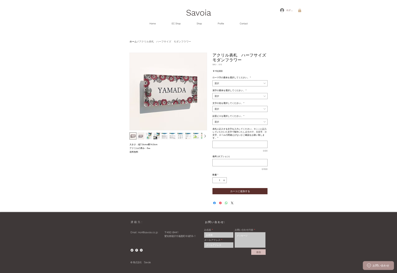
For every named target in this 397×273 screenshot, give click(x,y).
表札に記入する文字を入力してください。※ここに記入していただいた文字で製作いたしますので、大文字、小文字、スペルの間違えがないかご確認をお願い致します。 (239, 133)
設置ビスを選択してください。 (228, 116)
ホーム (133, 41)
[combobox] (240, 83)
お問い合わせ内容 (244, 230)
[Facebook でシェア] (214, 203)
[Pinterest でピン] (220, 203)
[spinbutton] (219, 180)
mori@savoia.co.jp (148, 232)
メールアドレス (212, 240)
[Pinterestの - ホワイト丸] (136, 250)
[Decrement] (215, 180)
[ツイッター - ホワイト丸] (132, 250)
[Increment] (224, 180)
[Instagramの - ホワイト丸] (141, 250)
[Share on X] (232, 203)
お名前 (207, 230)
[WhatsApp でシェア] (226, 203)
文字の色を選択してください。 (228, 103)
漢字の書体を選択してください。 (229, 90)
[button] (299, 10)
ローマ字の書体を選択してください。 (231, 77)
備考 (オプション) (221, 156)
